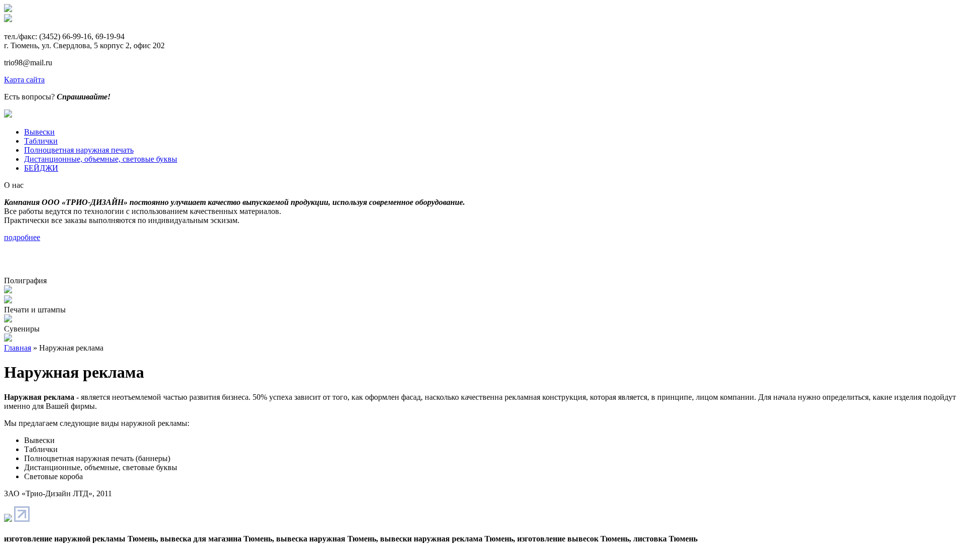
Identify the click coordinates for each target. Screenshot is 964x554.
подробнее (22, 237)
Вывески (39, 132)
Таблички (41, 141)
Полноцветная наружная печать (79, 150)
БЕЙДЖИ (41, 168)
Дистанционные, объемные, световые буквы (100, 159)
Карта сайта (24, 79)
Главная (17, 348)
